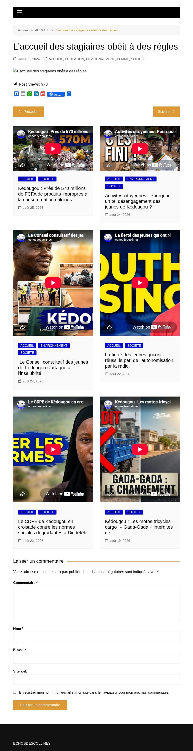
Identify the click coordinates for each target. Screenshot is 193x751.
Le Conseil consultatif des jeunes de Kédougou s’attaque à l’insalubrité (53, 367)
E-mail (19, 650)
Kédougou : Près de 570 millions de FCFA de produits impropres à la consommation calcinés (52, 194)
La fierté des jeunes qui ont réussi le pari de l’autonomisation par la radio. (139, 360)
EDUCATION (74, 59)
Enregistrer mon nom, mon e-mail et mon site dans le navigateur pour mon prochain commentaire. (94, 692)
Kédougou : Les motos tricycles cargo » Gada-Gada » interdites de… (139, 527)
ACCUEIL (56, 59)
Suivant (163, 112)
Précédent (31, 112)
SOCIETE (138, 59)
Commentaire (25, 583)
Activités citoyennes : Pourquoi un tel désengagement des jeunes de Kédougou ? (137, 201)
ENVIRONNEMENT (100, 59)
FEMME (123, 59)
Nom (18, 629)
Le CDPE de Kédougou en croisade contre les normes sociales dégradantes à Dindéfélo (52, 527)
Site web (20, 671)
